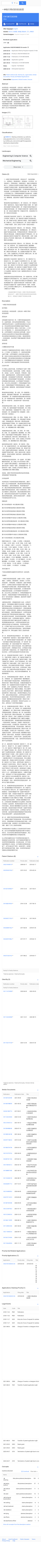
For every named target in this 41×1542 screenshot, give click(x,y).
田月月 (11, 31)
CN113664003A (7, 1243)
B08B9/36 (8, 137)
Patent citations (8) (11, 74)
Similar (32, 24)
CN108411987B (7, 1220)
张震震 (15, 31)
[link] (17, 140)
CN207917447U (7, 1197)
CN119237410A (7, 1043)
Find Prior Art (22, 24)
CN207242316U (7, 955)
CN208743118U (7, 1159)
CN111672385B (7, 991)
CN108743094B (7, 1203)
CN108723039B (7, 1098)
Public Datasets (24, 1539)
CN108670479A (7, 1147)
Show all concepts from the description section (17, 1524)
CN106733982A (7, 888)
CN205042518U (7, 870)
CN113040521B (7, 1178)
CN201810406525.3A (9, 1264)
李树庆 (32, 31)
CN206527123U (7, 918)
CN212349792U (7, 1208)
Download (26, 1471)
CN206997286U (7, 939)
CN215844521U (7, 1165)
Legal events (28, 74)
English (16, 29)
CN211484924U (7, 1231)
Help (14, 1540)
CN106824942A (7, 903)
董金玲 (24, 31)
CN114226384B (7, 1017)
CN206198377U (7, 1111)
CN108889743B (7, 1170)
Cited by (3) (21, 74)
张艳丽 (20, 31)
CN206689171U (7, 1184)
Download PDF (10, 24)
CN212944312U (7, 1122)
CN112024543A (7, 1117)
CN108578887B (7, 1103)
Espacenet (15, 79)
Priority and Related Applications (19, 76)
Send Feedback (13, 1539)
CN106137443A (7, 1237)
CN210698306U (7, 1191)
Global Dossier (22, 79)
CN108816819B (7, 1134)
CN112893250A (7, 1226)
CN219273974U (7, 1153)
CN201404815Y (7, 864)
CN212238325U (7, 1214)
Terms (33, 1539)
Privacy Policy (6, 1540)
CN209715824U (7, 1140)
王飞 (28, 31)
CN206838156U (7, 928)
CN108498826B (7, 1128)
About (4, 1539)
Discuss (29, 79)
